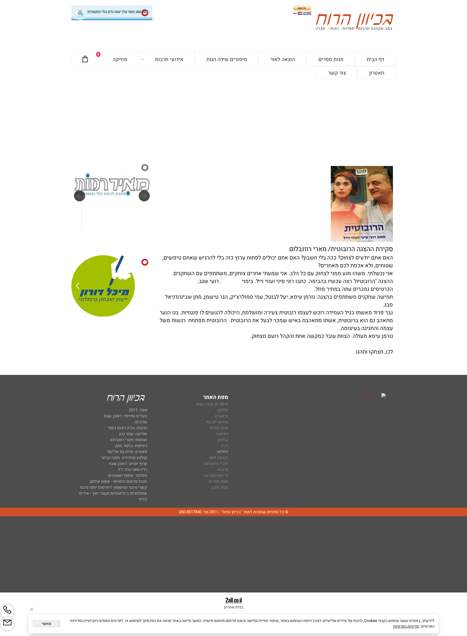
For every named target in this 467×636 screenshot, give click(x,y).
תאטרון (376, 73)
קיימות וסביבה (216, 475)
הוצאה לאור (282, 59)
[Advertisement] (233, 120)
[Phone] (7, 611)
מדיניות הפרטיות (406, 626)
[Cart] (85, 59)
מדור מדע (220, 487)
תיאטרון (221, 416)
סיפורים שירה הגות (226, 59)
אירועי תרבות (169, 59)
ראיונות (222, 434)
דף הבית (375, 59)
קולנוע (222, 440)
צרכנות (222, 469)
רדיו (225, 446)
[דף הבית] (354, 23)
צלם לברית (219, 428)
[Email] (7, 624)
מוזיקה (120, 59)
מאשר (46, 623)
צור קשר (337, 73)
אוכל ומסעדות (216, 464)
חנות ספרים (330, 59)
